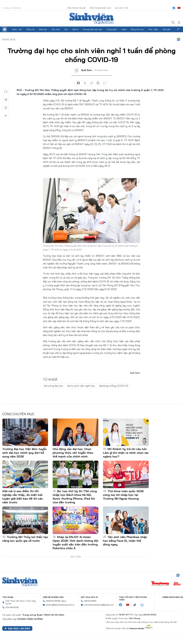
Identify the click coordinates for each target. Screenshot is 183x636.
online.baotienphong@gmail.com (99, 604)
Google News (178, 39)
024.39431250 (12, 607)
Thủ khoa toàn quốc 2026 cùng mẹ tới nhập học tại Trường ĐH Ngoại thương (123, 494)
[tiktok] (136, 605)
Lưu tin (6, 108)
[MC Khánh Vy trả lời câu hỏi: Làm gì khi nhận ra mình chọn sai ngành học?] (126, 432)
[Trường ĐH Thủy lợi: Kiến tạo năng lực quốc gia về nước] (25, 520)
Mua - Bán (153, 29)
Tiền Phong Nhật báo (100, 8)
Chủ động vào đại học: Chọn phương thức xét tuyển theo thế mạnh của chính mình (73, 452)
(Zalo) (63, 601)
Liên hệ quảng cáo (53, 597)
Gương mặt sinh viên (92, 29)
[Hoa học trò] (177, 583)
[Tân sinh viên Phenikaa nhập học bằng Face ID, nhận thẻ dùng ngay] (126, 520)
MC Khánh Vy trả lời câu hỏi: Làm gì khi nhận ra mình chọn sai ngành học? (125, 452)
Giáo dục (43, 29)
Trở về (6, 116)
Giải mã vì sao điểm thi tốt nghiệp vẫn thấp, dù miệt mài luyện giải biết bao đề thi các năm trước (22, 496)
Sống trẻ (30, 29)
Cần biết (166, 29)
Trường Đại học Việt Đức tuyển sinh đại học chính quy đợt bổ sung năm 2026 (24, 452)
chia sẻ (78, 83)
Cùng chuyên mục (18, 414)
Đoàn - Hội (17, 29)
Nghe (6, 92)
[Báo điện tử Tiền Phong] (160, 583)
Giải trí (75, 29)
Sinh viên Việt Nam (19, 581)
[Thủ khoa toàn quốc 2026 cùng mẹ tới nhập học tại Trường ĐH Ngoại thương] (126, 474)
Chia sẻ (6, 100)
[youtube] (179, 8)
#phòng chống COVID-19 (113, 385)
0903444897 (90, 601)
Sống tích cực (137, 29)
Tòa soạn (7, 597)
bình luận (105, 83)
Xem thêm (178, 29)
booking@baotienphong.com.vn (60, 604)
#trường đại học (53, 385)
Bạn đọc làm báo (19, 628)
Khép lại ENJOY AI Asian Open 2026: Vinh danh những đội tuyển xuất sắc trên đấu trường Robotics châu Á (75, 542)
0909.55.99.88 (53, 601)
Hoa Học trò (121, 8)
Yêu (66, 29)
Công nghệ (112, 29)
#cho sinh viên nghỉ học (81, 385)
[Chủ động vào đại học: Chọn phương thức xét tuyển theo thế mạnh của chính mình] (75, 432)
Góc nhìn (56, 29)
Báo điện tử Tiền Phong (91, 18)
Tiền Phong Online (76, 8)
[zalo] (144, 604)
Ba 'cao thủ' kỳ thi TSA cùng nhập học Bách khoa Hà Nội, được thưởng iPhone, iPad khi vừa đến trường (75, 496)
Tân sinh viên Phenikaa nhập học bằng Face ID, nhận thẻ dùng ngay (125, 540)
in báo (98, 83)
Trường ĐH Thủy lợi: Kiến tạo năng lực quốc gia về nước (25, 538)
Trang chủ (4, 29)
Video (123, 29)
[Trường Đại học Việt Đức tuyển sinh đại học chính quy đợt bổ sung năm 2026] (25, 432)
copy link (91, 83)
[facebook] (174, 8)
